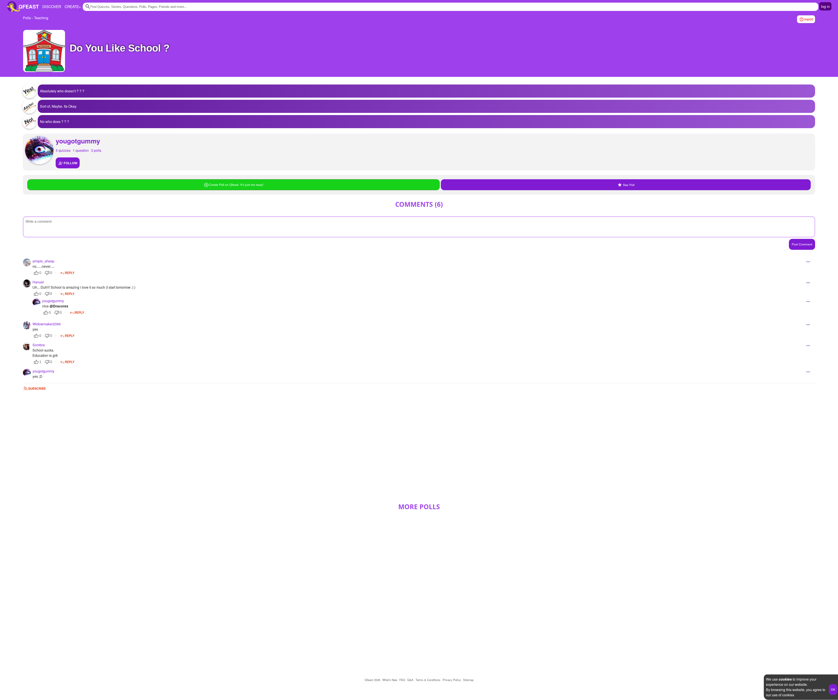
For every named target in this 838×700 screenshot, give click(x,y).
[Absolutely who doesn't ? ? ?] (29, 91)
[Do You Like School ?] (44, 51)
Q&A (410, 680)
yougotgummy (78, 140)
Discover (51, 6)
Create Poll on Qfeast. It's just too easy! (236, 184)
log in (825, 6)
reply (69, 273)
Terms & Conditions (428, 680)
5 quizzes (63, 150)
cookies (785, 679)
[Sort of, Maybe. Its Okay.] (29, 106)
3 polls (96, 150)
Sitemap (468, 680)
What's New (389, 680)
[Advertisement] (419, 449)
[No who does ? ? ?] (29, 121)
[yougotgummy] (39, 150)
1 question (81, 150)
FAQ (402, 680)
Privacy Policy (452, 680)
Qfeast (372, 680)
